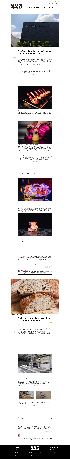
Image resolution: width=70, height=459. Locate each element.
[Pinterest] (14, 62)
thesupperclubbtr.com (37, 264)
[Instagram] (55, 1)
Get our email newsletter (55, 4)
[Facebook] (54, 1)
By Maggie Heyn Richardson (26, 270)
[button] (15, 1)
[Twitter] (57, 1)
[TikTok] (36, 455)
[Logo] (17, 6)
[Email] (14, 64)
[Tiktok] (58, 1)
